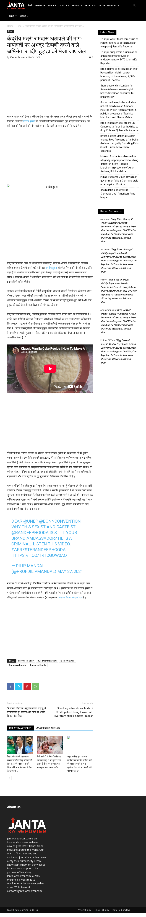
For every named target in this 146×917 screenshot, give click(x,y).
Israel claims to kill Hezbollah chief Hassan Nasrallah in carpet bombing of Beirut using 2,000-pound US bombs (119, 74)
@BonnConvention (60, 521)
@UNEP (30, 521)
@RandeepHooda (30, 532)
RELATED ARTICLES (20, 728)
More (23, 16)
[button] (134, 5)
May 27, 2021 (70, 571)
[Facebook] (10, 686)
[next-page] (15, 778)
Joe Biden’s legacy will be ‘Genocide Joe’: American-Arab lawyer (117, 193)
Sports (89, 5)
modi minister (67, 660)
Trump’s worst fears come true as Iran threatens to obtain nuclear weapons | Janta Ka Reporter (119, 43)
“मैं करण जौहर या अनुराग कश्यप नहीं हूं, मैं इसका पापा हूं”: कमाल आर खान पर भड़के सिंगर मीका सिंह (26, 712)
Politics (64, 5)
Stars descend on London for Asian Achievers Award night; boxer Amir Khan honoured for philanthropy (117, 91)
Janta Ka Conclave (121, 909)
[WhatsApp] (35, 686)
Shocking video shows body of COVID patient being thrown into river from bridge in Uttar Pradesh (73, 712)
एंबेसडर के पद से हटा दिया (70, 597)
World (75, 5)
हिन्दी (30, 5)
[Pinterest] (27, 686)
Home (10, 25)
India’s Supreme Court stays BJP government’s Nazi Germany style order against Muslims (119, 180)
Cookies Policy (102, 909)
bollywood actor (26, 660)
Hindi (19, 25)
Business (40, 5)
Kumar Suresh (17, 57)
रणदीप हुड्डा (29, 121)
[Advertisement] (50, 88)
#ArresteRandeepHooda (38, 549)
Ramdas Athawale (17, 665)
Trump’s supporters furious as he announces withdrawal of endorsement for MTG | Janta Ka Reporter (118, 58)
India (51, 5)
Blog (11, 16)
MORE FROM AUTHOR (48, 728)
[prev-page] (9, 778)
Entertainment (107, 5)
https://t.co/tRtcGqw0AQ (39, 555)
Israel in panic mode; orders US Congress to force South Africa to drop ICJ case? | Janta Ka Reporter (119, 126)
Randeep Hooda (38, 665)
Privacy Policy (84, 909)
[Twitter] (18, 686)
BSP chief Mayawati (47, 660)
